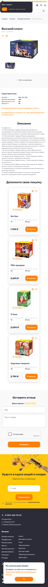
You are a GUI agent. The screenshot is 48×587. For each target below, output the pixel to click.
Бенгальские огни (8, 549)
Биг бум (14, 216)
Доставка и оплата (25, 539)
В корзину (31, 229)
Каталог (5, 532)
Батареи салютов (8, 536)
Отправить (24, 444)
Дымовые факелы (8, 552)
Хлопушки (5, 555)
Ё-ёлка (14, 314)
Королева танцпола (20, 363)
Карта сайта (23, 557)
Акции (21, 536)
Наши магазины (24, 545)
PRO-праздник (18, 265)
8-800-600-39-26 (40, 1)
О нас (20, 542)
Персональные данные (26, 554)
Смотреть (18, 210)
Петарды (5, 558)
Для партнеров (24, 551)
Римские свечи (7, 542)
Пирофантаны (6, 539)
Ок (24, 579)
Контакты (22, 548)
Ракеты (4, 545)
